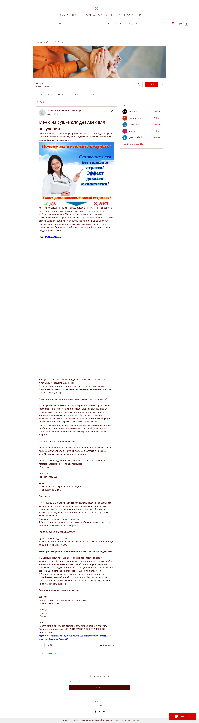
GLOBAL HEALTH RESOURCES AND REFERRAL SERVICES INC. (101, 15)
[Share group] (161, 84)
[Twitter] (99, 711)
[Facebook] (95, 711)
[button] (186, 24)
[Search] (138, 84)
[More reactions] (49, 645)
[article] (76, 383)
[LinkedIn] (103, 711)
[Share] (112, 111)
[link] (45, 94)
